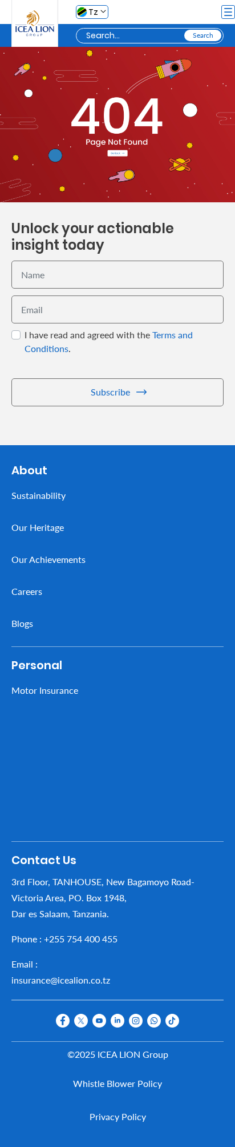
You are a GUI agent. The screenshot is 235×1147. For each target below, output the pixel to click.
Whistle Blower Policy (117, 1083)
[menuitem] (117, 494)
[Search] (202, 35)
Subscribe (110, 391)
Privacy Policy (118, 1116)
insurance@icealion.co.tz (60, 979)
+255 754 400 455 (81, 938)
